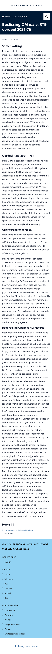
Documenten (20, 16)
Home (8, 16)
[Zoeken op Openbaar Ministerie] (46, 16)
